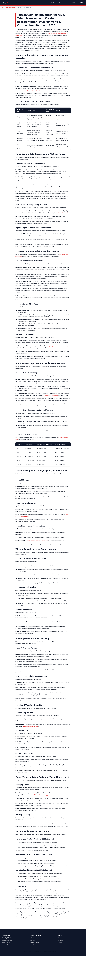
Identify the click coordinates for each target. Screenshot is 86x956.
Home (3, 7)
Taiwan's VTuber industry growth (42, 795)
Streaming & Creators (10, 7)
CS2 (66, 2)
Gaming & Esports (6, 942)
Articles (52, 2)
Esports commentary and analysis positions (37, 540)
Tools (60, 2)
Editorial (60, 940)
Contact (60, 942)
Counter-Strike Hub (7, 940)
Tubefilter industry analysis (62, 213)
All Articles (32, 940)
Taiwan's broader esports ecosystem (44, 188)
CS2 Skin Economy (34, 945)
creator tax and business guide (30, 726)
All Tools (32, 938)
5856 (5, 2)
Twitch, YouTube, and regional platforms (34, 90)
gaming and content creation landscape (59, 346)
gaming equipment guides (51, 395)
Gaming (73, 2)
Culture (81, 2)
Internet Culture (6, 945)
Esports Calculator (34, 942)
